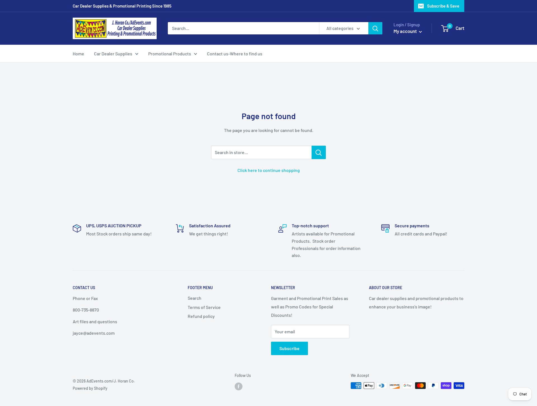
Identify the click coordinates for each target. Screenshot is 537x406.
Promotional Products (169, 53)
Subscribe (289, 348)
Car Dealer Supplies (113, 53)
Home (78, 53)
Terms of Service (204, 307)
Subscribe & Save (443, 5)
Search (194, 298)
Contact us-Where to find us (234, 53)
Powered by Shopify (90, 388)
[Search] (375, 28)
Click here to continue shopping (268, 170)
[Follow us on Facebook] (238, 386)
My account (406, 31)
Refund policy (201, 316)
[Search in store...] (319, 152)
